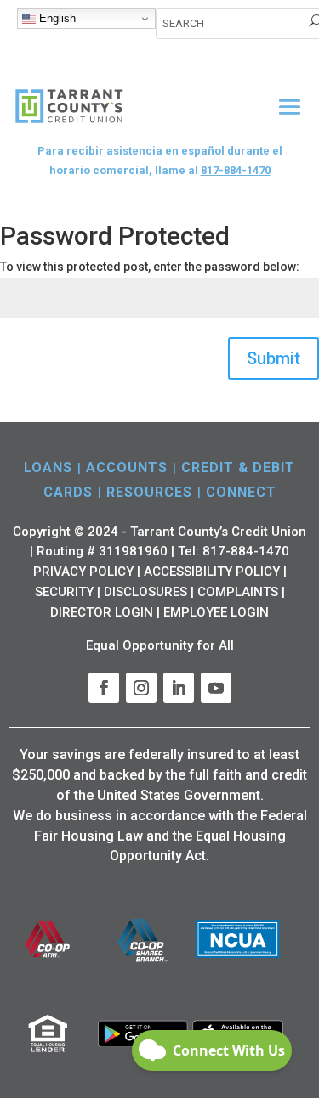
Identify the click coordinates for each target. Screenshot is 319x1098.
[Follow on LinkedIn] (178, 688)
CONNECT (241, 492)
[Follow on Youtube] (216, 688)
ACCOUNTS (127, 467)
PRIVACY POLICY (83, 571)
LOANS (48, 467)
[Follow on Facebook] (103, 688)
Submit (273, 358)
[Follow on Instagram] (141, 688)
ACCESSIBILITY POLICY (212, 571)
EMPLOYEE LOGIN (216, 612)
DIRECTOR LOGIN (101, 612)
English (56, 18)
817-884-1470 (236, 170)
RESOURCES (149, 492)
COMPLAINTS (237, 592)
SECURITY (64, 592)
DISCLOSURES (145, 592)
